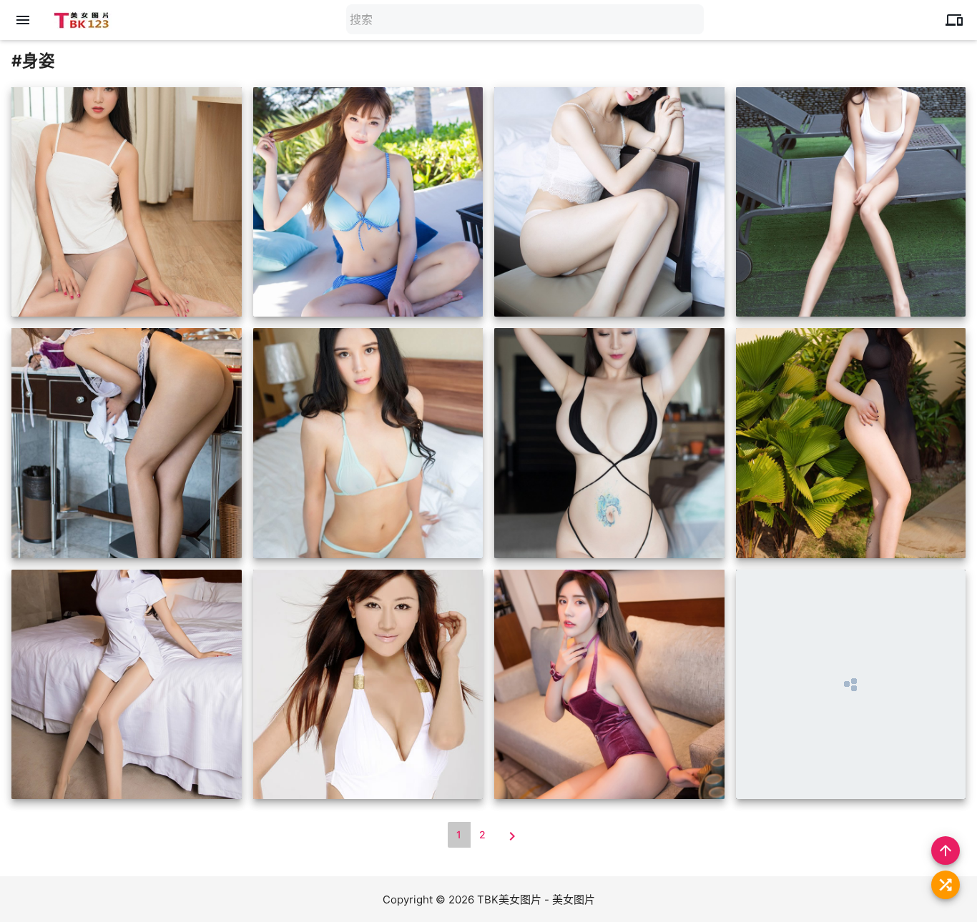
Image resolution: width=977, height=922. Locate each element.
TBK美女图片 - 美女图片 (536, 899)
